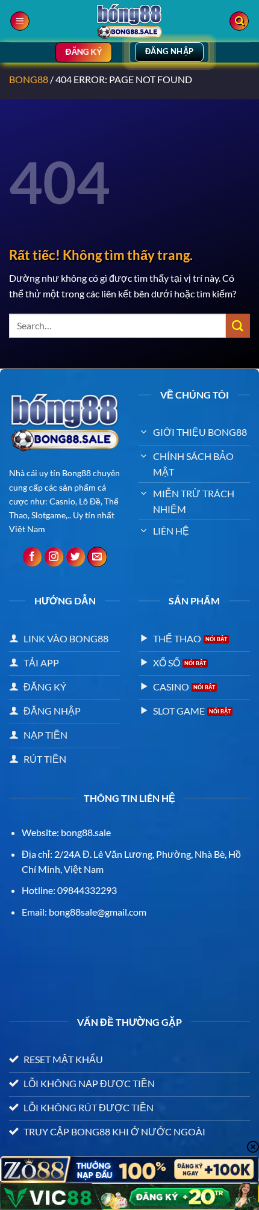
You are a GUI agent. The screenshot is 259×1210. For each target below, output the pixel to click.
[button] (20, 21)
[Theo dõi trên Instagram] (54, 557)
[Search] (239, 21)
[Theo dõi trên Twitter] (76, 557)
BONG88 (28, 79)
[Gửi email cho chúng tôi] (97, 557)
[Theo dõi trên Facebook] (32, 557)
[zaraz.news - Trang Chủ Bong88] (129, 21)
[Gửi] (238, 325)
